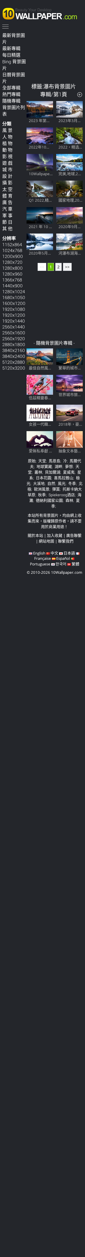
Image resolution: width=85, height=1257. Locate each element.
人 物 (7, 137)
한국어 (61, 564)
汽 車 (7, 209)
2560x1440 (13, 327)
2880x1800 (13, 344)
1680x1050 (13, 297)
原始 (32, 460)
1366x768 (12, 280)
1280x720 (12, 262)
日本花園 (43, 477)
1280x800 (12, 268)
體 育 (7, 196)
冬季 (72, 483)
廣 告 (7, 202)
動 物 (7, 150)
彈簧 (56, 489)
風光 (62, 483)
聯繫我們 (65, 541)
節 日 (7, 222)
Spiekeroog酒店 (62, 494)
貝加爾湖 (52, 472)
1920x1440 (13, 321)
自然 (51, 483)
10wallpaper (42, 13)
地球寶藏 (44, 466)
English (39, 553)
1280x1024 (13, 291)
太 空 (7, 189)
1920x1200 (13, 315)
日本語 (69, 553)
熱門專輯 (11, 94)
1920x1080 (13, 309)
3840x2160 (13, 350)
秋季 (42, 494)
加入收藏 (54, 535)
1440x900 (12, 285)
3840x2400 (13, 356)
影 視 (7, 156)
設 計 (7, 176)
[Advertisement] (55, 54)
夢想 (69, 466)
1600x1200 (13, 303)
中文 (54, 553)
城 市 (7, 169)
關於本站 (35, 535)
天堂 (42, 460)
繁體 (75, 564)
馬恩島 (54, 460)
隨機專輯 (11, 101)
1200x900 (12, 256)
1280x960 (12, 274)
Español (63, 558)
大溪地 (39, 483)
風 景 (7, 130)
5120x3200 (13, 368)
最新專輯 (11, 48)
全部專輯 (11, 88)
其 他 (7, 229)
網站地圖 (46, 541)
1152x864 (12, 244)
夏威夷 (69, 472)
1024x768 (12, 250)
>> (67, 266)
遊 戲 (7, 163)
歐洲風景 (41, 489)
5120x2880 (13, 362)
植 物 (7, 143)
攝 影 (7, 183)
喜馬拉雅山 (63, 477)
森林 (69, 500)
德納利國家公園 (49, 500)
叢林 (38, 472)
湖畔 (58, 466)
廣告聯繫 (74, 535)
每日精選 (11, 55)
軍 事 (7, 215)
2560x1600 (13, 333)
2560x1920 (13, 338)
